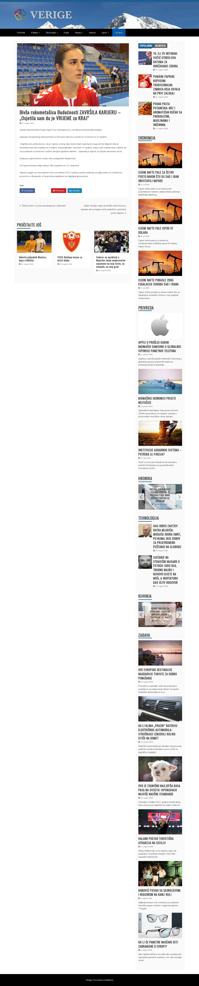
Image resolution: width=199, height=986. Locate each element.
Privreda (146, 308)
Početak (21, 32)
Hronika (145, 478)
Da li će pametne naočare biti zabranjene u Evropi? (158, 944)
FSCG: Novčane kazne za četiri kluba (70, 258)
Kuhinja (145, 596)
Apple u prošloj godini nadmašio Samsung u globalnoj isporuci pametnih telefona (159, 346)
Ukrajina (119, 32)
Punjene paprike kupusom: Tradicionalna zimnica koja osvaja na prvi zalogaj (166, 84)
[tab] (146, 45)
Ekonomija (51, 32)
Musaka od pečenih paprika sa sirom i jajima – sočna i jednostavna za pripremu (160, 613)
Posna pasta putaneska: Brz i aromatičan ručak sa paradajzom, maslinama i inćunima (167, 114)
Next (179, 496)
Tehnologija (148, 518)
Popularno (146, 45)
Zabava (144, 635)
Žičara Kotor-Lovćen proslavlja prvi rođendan (44, 205)
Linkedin (75, 190)
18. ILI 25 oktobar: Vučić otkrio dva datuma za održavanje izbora (165, 59)
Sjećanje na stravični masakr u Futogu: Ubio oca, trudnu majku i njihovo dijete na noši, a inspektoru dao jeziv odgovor (166, 570)
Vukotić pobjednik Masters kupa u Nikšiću (32, 258)
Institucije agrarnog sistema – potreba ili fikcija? (160, 452)
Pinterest (59, 190)
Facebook (28, 190)
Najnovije (160, 45)
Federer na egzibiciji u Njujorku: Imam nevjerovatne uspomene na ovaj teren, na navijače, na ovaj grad (110, 261)
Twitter (44, 190)
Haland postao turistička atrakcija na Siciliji (156, 840)
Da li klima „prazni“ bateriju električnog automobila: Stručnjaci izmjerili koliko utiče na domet (157, 731)
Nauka (78, 32)
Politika (34, 32)
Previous (141, 496)
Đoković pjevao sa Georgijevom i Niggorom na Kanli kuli (159, 892)
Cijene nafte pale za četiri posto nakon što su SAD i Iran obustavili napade (158, 176)
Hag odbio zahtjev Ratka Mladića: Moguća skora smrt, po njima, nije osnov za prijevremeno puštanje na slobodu (167, 536)
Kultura (92, 32)
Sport (104, 32)
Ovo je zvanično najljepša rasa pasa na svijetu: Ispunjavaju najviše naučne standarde (159, 790)
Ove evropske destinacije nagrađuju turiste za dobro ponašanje (157, 673)
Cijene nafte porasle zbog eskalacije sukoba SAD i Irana (158, 282)
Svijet (66, 32)
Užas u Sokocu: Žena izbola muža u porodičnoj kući (160, 495)
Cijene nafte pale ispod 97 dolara (155, 230)
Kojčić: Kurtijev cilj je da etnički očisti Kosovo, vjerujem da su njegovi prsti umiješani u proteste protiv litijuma (103, 209)
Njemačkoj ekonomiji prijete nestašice (157, 400)
